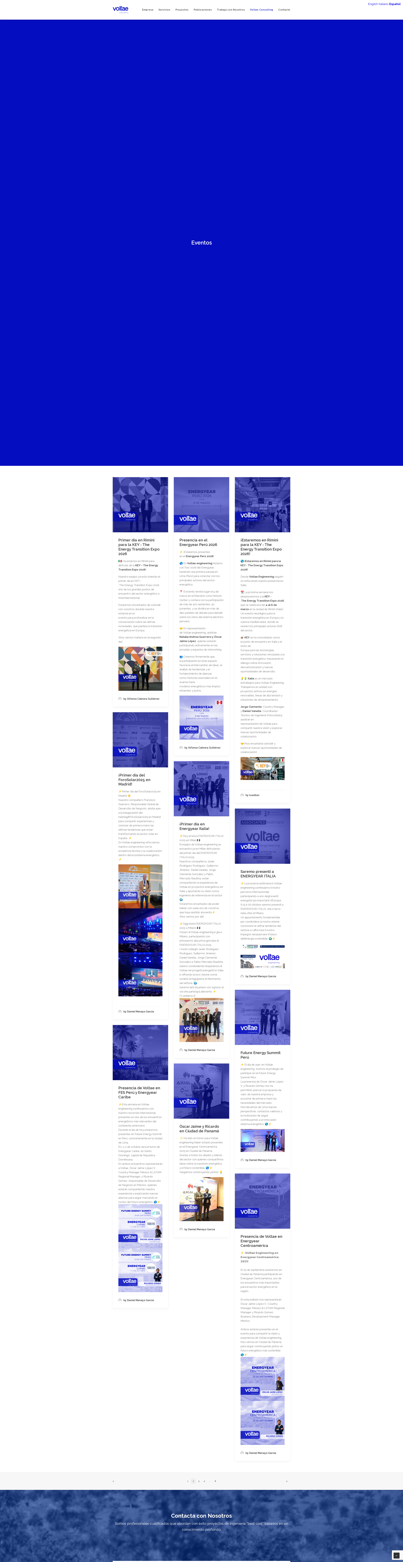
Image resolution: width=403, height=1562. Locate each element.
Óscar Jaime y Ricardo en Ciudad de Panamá (199, 1131)
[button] (140, 507)
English (373, 4)
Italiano (384, 4)
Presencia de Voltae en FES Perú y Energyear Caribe (139, 1095)
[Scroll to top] (397, 1555)
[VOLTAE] (120, 9)
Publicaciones (203, 9)
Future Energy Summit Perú (261, 1057)
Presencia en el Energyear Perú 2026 (198, 545)
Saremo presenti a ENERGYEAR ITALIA (258, 876)
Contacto (284, 9)
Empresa (147, 9)
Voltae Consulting (261, 9)
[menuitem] (149, 9)
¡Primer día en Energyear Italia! (194, 828)
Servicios (164, 9)
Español (395, 4)
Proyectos (182, 9)
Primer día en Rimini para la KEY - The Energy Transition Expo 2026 (139, 549)
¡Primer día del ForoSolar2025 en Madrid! (134, 782)
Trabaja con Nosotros (231, 9)
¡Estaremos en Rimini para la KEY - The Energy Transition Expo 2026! (261, 549)
